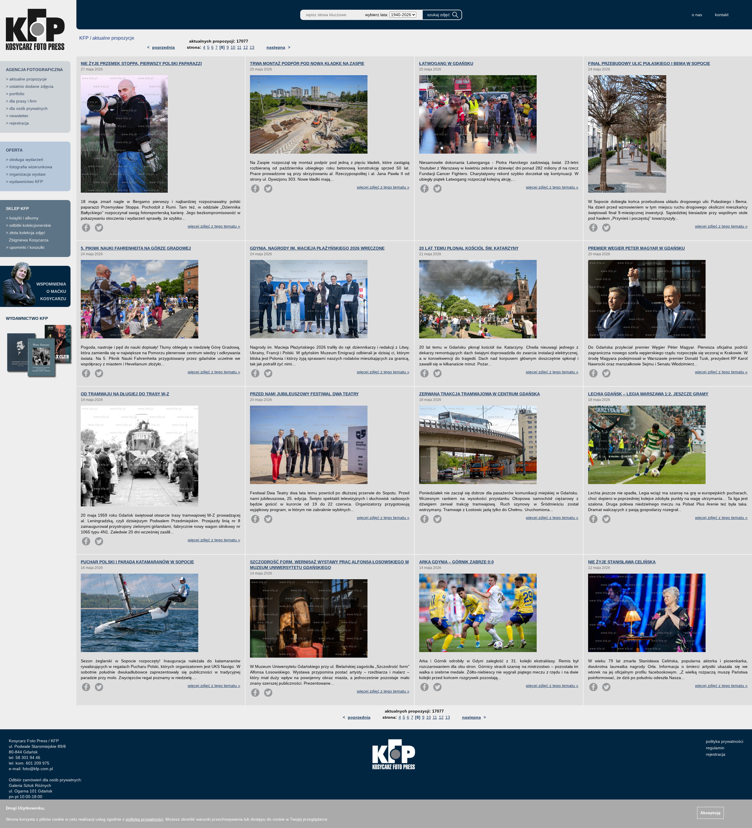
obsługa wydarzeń (26, 159)
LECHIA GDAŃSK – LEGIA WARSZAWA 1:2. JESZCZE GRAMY (648, 394)
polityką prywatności (144, 819)
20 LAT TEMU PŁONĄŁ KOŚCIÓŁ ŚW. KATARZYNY (468, 248)
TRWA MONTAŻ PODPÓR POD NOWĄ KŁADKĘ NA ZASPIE (307, 63)
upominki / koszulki (26, 247)
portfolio (16, 93)
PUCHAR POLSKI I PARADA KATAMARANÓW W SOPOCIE (137, 562)
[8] (222, 47)
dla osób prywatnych (28, 108)
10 (233, 47)
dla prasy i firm (23, 101)
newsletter (18, 115)
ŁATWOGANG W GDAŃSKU (446, 63)
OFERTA (14, 150)
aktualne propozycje (28, 79)
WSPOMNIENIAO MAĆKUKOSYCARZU (51, 291)
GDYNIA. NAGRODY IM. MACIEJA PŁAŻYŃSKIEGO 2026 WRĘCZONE (317, 248)
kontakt (721, 14)
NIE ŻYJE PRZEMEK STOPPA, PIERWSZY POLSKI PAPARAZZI (141, 63)
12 (245, 47)
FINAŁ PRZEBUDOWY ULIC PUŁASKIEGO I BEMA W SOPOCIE (649, 63)
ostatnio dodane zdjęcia (31, 86)
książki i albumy (23, 218)
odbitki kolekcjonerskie (30, 225)
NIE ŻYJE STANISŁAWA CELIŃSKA (622, 562)
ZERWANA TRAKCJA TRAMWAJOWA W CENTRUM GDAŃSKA (479, 394)
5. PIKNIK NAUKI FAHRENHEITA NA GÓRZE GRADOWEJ (136, 248)
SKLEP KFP (17, 208)
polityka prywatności (724, 741)
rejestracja (19, 123)
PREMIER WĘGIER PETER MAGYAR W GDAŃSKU (636, 248)
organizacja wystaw (27, 174)
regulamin (715, 747)
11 (239, 47)
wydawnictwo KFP (26, 181)
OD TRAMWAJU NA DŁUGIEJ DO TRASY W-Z (125, 394)
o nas (697, 14)
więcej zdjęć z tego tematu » (214, 226)
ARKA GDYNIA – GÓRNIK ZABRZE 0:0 (456, 562)
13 (252, 47)
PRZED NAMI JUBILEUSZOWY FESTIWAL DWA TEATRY (304, 394)
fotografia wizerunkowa (30, 166)
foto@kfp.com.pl (38, 768)
